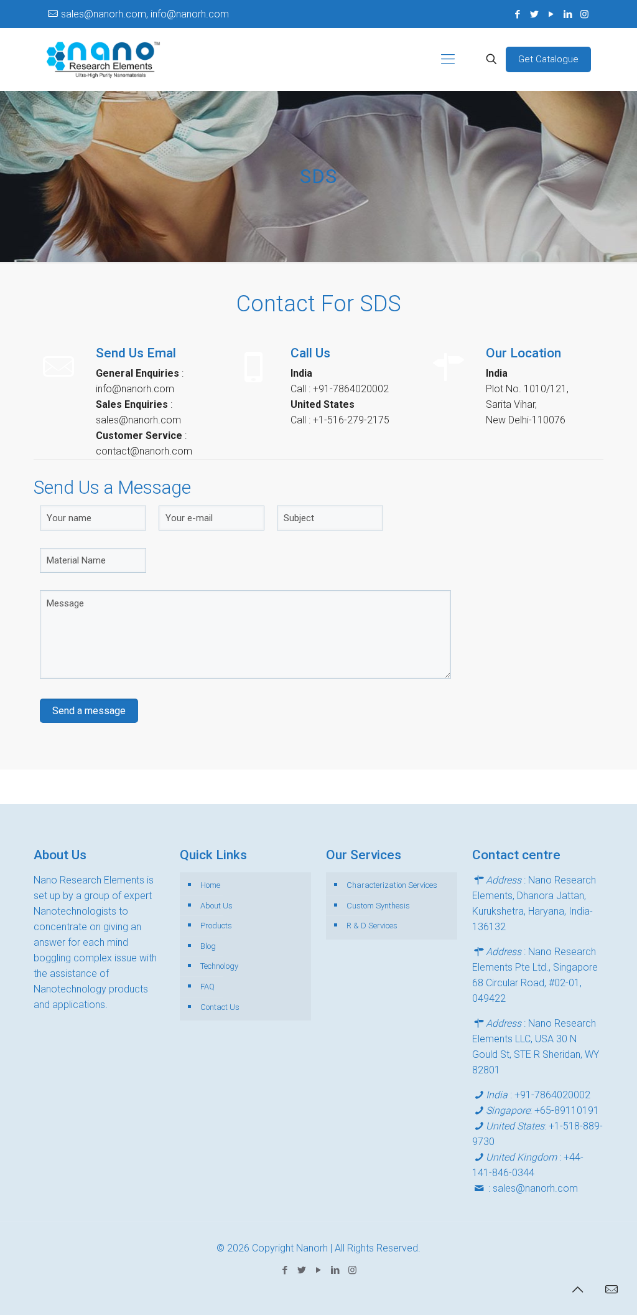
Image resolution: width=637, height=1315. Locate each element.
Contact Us (219, 1007)
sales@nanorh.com (535, 1188)
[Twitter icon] (534, 14)
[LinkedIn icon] (567, 14)
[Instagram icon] (584, 14)
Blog (208, 946)
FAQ (207, 986)
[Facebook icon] (517, 14)
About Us (216, 905)
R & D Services (372, 925)
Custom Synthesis (378, 905)
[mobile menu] (447, 59)
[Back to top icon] (577, 1289)
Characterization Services (391, 885)
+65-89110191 (566, 1110)
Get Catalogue (548, 59)
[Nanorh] (103, 59)
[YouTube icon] (550, 14)
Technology (219, 966)
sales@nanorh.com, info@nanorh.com (145, 14)
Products (216, 925)
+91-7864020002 (552, 1095)
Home (210, 885)
